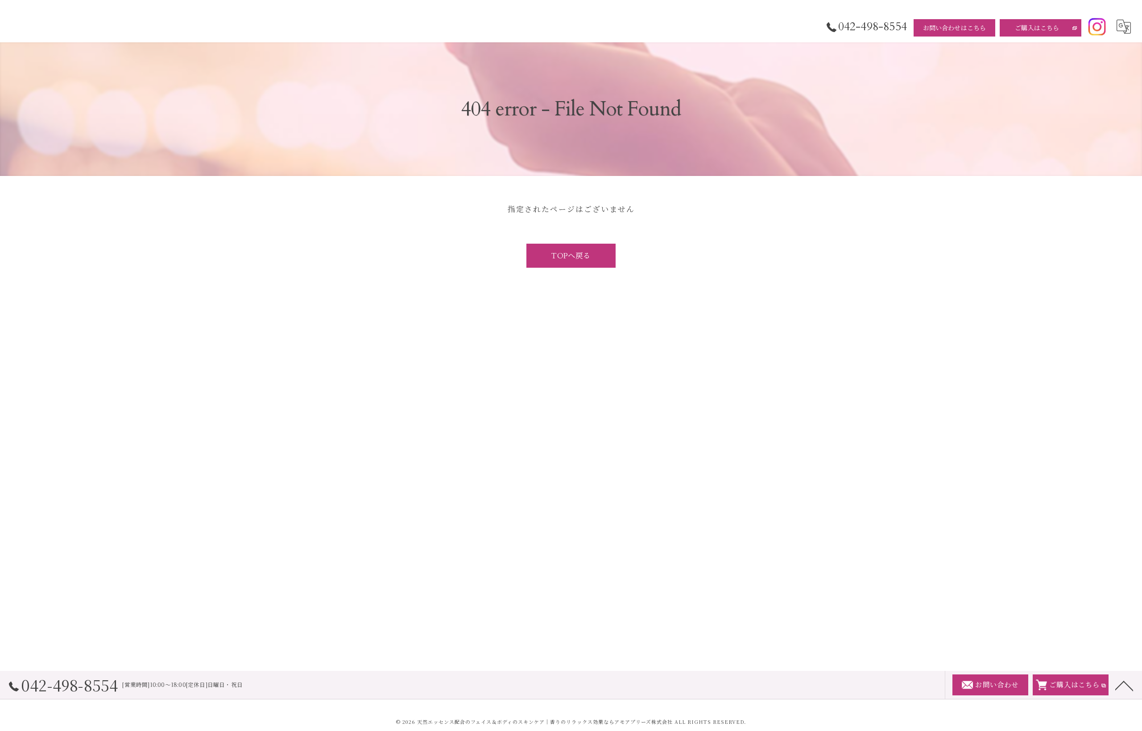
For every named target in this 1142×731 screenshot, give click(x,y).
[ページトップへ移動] (1124, 685)
